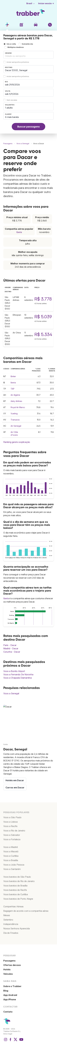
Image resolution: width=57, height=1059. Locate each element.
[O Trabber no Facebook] (10, 1040)
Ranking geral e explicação (16, 442)
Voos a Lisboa (10, 821)
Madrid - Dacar (10, 648)
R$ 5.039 (43, 316)
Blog (5, 990)
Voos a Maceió (10, 851)
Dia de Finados (10, 933)
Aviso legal (7, 1034)
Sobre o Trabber (12, 986)
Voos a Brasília (10, 860)
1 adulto (9, 107)
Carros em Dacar (15, 787)
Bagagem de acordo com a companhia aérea (25, 911)
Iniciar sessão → (46, 3)
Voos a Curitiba (10, 855)
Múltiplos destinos (15, 47)
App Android (10, 995)
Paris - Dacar (9, 645)
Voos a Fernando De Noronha (18, 674)
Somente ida (27, 44)
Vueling (14, 413)
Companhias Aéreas (13, 906)
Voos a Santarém (12, 869)
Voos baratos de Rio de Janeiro (19, 881)
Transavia (15, 420)
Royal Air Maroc (18, 407)
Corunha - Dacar (11, 651)
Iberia (19, 232)
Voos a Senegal (11, 693)
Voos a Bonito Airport (14, 671)
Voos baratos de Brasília (15, 885)
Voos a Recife (10, 826)
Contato (7, 1011)
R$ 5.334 (43, 334)
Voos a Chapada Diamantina (17, 677)
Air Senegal (16, 426)
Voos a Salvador (11, 835)
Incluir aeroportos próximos (18, 62)
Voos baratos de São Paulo (17, 876)
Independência (10, 924)
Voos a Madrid (10, 847)
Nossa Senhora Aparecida (16, 928)
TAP (12, 389)
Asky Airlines (16, 401)
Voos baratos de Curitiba (15, 894)
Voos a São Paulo (12, 817)
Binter (13, 376)
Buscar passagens (28, 126)
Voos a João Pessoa (13, 864)
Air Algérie (15, 395)
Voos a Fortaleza (11, 839)
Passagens (9, 960)
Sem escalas (12, 100)
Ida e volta (11, 44)
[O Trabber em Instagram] (5, 1040)
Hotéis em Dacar (15, 780)
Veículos (8, 973)
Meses (6, 915)
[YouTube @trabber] (21, 1040)
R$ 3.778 (43, 299)
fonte (5, 744)
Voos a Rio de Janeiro (14, 830)
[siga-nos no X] (15, 1040)
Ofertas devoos (12, 965)
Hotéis (7, 969)
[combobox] (28, 55)
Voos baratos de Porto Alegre (18, 898)
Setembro (8, 919)
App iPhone (9, 999)
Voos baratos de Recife (15, 890)
